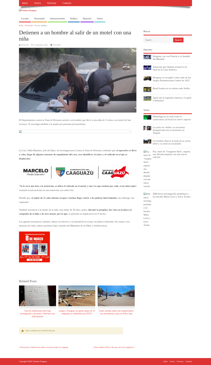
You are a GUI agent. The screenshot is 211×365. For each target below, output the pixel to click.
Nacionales (39, 18)
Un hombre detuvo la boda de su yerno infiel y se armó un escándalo (172, 142)
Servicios (51, 3)
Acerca (37, 3)
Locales (25, 18)
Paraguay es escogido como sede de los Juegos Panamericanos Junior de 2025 (172, 79)
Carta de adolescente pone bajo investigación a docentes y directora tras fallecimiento (37, 314)
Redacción (25, 45)
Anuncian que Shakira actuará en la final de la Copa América (170, 68)
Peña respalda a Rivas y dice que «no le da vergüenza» (113, 347)
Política (73, 18)
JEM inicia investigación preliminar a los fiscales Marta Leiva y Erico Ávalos (171, 195)
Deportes (87, 18)
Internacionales (57, 18)
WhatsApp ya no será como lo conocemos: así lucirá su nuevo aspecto (172, 118)
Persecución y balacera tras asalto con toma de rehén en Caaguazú (44, 347)
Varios (100, 18)
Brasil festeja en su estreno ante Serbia (171, 88)
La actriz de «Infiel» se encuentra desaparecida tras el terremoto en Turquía (169, 130)
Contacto (66, 3)
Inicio (25, 3)
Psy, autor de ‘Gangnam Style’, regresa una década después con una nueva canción (171, 154)
